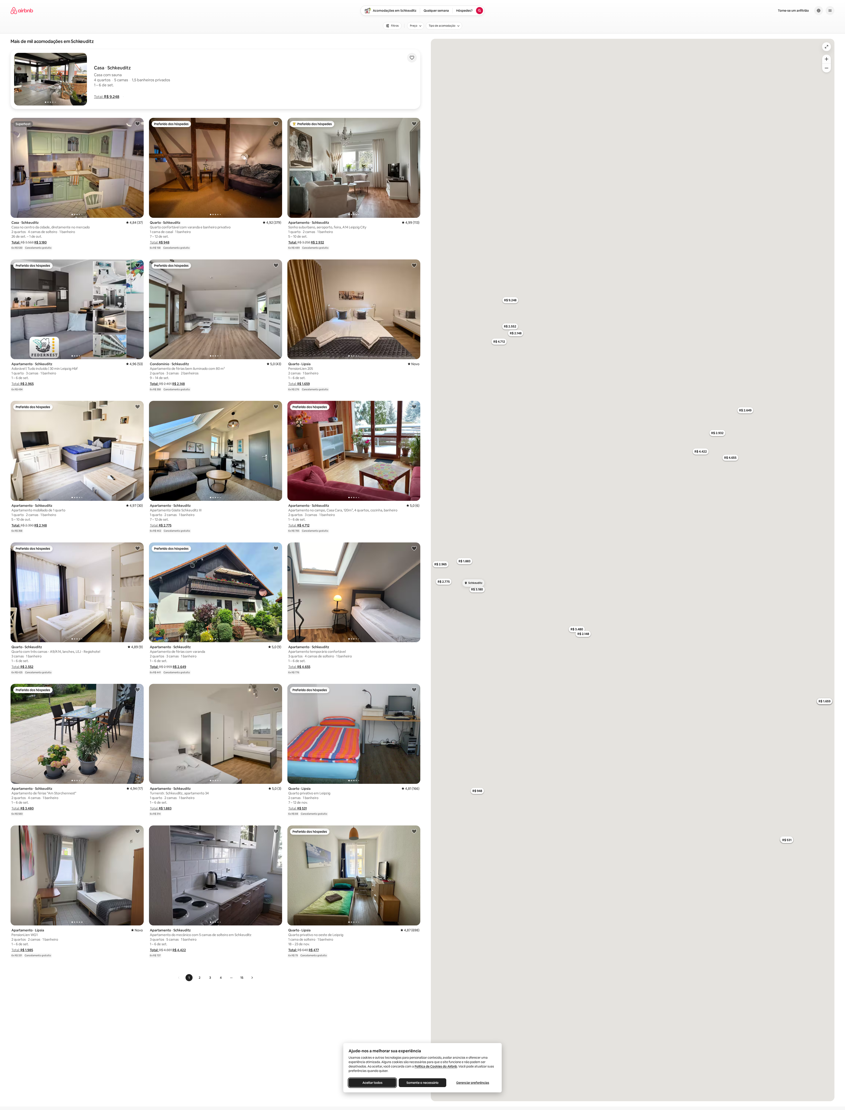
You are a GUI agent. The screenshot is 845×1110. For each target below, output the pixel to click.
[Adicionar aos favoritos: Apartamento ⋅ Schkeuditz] (414, 123)
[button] (106, 96)
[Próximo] (252, 977)
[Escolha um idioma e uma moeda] (818, 10)
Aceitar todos (372, 1083)
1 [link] (189, 978)
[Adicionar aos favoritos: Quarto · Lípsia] (414, 265)
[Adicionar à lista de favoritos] (412, 58)
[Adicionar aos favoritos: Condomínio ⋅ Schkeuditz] (275, 265)
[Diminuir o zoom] (826, 68)
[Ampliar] (826, 59)
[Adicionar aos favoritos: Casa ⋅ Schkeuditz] (137, 123)
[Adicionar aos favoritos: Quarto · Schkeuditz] (275, 123)
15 (241, 978)
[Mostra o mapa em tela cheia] (826, 46)
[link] (179, 977)
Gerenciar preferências (472, 1083)
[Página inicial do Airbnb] (22, 10)
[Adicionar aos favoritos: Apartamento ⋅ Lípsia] (137, 831)
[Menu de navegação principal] (830, 10)
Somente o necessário (422, 1083)
